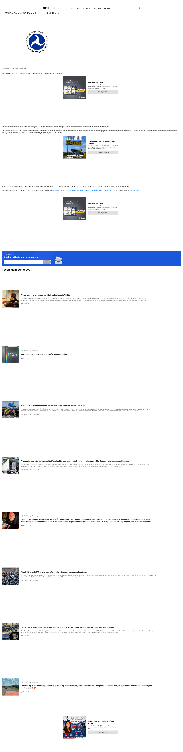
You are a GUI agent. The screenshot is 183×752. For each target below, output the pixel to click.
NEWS (72, 8)
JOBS (78, 8)
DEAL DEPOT (108, 8)
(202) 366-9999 (135, 190)
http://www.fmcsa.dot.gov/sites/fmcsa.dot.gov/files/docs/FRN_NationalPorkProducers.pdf (82, 190)
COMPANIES (98, 8)
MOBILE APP (87, 8)
